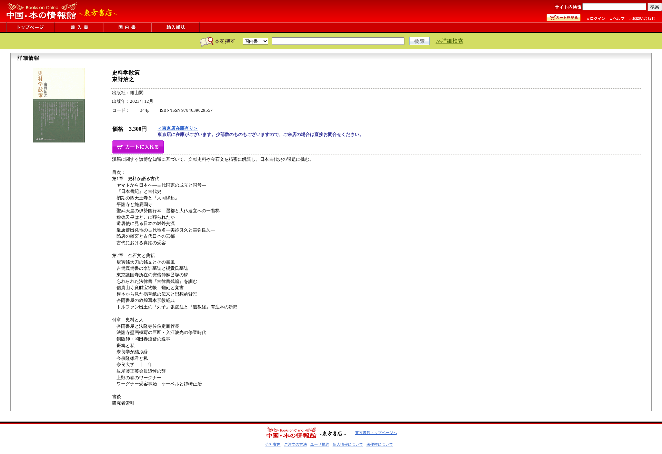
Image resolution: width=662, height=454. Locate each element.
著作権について (380, 444)
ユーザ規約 (319, 444)
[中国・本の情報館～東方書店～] (62, 20)
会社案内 (273, 444)
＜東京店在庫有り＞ (178, 128)
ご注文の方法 (295, 444)
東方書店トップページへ (376, 433)
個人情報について (348, 444)
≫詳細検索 (449, 41)
